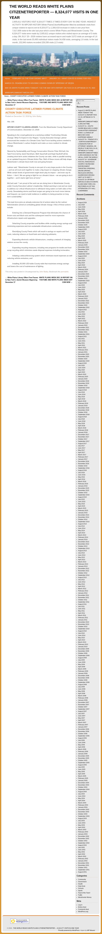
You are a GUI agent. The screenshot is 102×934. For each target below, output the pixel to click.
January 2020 (82, 379)
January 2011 (82, 620)
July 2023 (81, 285)
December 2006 (83, 729)
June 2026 (81, 207)
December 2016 (83, 461)
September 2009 (83, 655)
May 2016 (81, 477)
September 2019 (83, 388)
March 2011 (82, 615)
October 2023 (82, 278)
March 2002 (82, 856)
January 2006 (82, 754)
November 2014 (83, 517)
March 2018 (82, 428)
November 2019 (83, 383)
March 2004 (82, 803)
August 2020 (82, 363)
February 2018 (83, 430)
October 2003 (82, 814)
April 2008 (81, 693)
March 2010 (82, 642)
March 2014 (82, 535)
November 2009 (83, 651)
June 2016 (81, 475)
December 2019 (83, 381)
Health (80, 884)
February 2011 (83, 617)
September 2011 (83, 602)
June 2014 (81, 528)
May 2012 (81, 584)
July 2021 (81, 339)
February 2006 (83, 751)
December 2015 (83, 488)
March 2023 (82, 294)
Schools (81, 888)
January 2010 (82, 647)
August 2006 (82, 738)
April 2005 (81, 774)
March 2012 (82, 588)
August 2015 (82, 497)
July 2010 (81, 633)
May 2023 (81, 289)
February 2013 (83, 564)
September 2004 (83, 789)
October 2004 (82, 787)
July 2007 (81, 713)
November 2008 (83, 678)
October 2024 (82, 252)
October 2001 (82, 867)
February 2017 (83, 457)
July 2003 (81, 821)
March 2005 (82, 776)
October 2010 (82, 626)
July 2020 (81, 365)
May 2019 (81, 397)
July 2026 (81, 205)
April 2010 (81, 640)
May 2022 (81, 316)
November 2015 (83, 490)
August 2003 (82, 818)
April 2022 (81, 318)
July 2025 (81, 231)
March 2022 (82, 321)
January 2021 (82, 352)
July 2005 (81, 767)
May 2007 (81, 718)
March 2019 (82, 401)
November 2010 (83, 624)
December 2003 (83, 809)
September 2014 (83, 522)
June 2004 (81, 796)
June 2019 (81, 394)
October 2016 (82, 466)
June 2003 (81, 823)
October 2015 (82, 493)
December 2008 (83, 676)
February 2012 (83, 591)
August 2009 (82, 658)
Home (7, 78)
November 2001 (83, 865)
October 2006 (82, 734)
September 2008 (83, 682)
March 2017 (82, 455)
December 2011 (83, 595)
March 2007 (82, 722)
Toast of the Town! (84, 893)
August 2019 (82, 390)
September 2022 (83, 307)
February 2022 (83, 323)
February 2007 (83, 725)
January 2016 (82, 486)
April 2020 (81, 372)
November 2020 (83, 356)
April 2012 (81, 586)
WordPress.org (83, 911)
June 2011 (81, 609)
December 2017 (83, 435)
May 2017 (81, 450)
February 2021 (83, 350)
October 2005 (82, 760)
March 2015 (82, 508)
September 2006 (83, 736)
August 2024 (82, 256)
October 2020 (82, 359)
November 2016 (83, 464)
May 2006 (81, 745)
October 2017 (82, 439)
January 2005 (82, 780)
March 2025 (82, 240)
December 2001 (83, 863)
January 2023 (82, 298)
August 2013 (82, 551)
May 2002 (81, 852)
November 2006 (83, 731)
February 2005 (83, 778)
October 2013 (82, 546)
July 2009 (81, 660)
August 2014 (82, 524)
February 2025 (83, 243)
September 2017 (83, 441)
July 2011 (81, 606)
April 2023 (81, 292)
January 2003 (82, 834)
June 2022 (81, 314)
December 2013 (83, 542)
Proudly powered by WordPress (69, 930)
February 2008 (83, 698)
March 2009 (82, 669)
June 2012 (81, 582)
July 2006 (81, 740)
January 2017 (82, 459)
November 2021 (83, 330)
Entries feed (82, 907)
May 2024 (81, 263)
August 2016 (82, 470)
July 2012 (81, 580)
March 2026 (82, 214)
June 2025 (81, 234)
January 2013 (82, 566)
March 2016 (82, 481)
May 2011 (81, 611)
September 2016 (83, 468)
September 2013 (83, 548)
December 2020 (83, 354)
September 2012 (83, 575)
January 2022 (82, 325)
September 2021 (83, 334)
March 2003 (82, 829)
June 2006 (81, 742)
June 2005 (81, 769)
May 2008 (81, 691)
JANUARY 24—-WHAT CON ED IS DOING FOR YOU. (70, 78)
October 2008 (82, 680)
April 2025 (81, 238)
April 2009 (81, 667)
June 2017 (81, 448)
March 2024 (82, 267)
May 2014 (81, 530)
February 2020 (83, 376)
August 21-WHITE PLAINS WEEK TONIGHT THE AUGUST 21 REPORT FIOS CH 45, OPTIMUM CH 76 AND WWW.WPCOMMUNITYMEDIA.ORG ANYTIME (88, 117)
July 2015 (81, 499)
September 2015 (83, 495)
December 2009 (83, 649)
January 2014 (82, 539)
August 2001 (82, 872)
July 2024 (81, 258)
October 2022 (82, 305)
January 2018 (82, 432)
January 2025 (82, 245)
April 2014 (81, 533)
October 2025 (82, 225)
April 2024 (81, 265)
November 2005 (83, 758)
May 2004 (81, 798)
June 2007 (81, 716)
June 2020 (81, 368)
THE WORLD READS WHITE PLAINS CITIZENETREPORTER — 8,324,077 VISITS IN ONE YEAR (53, 12)
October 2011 (82, 600)
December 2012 (83, 568)
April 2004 (81, 800)
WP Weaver (91, 930)
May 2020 (81, 370)
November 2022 (83, 303)
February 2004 (83, 805)
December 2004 (83, 783)
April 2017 (81, 452)
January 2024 (82, 272)
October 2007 (82, 707)
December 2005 (83, 756)
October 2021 (82, 332)
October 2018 (82, 412)
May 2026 (81, 209)
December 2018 (83, 408)
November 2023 (83, 276)
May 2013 (81, 557)
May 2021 (81, 343)
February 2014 (83, 537)
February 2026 (83, 216)
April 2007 (81, 720)
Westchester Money (84, 897)
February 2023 (83, 296)
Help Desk (81, 886)
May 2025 (81, 236)
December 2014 (83, 515)
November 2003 (83, 812)
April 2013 (81, 559)
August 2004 (82, 792)
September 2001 (83, 870)
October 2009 (82, 653)
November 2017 (83, 437)
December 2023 (83, 274)
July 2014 (81, 526)
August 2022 (82, 310)
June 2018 (81, 421)
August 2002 (82, 845)
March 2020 (82, 374)
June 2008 (81, 689)
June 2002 (81, 850)
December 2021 (83, 327)
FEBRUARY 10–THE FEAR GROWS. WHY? (29, 78)
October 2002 (82, 841)
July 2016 (81, 472)
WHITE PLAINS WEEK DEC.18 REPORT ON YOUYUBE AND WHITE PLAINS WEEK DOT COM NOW (55, 102)
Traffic (80, 895)
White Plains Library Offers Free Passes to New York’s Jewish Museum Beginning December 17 (21, 102)
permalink (64, 272)
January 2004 (82, 807)
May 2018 (81, 423)
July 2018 (81, 419)
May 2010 (81, 638)
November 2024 (83, 249)
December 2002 (83, 836)
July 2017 (81, 446)
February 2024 (83, 269)
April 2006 (81, 747)
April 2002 (81, 854)
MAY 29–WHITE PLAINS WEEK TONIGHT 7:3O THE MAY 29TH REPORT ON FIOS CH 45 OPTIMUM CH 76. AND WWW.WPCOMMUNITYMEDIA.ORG (50, 90)
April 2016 (81, 479)
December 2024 (83, 247)
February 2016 (83, 484)
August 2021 (82, 336)
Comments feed (83, 909)
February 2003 (83, 832)
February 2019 (83, 403)
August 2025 (82, 229)
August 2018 (82, 417)
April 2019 (81, 399)
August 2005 (82, 765)
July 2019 (81, 392)
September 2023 (83, 281)
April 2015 (81, 506)
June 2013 (81, 555)
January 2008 (82, 700)
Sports (80, 890)
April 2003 (81, 827)
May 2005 (81, 771)
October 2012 (82, 573)
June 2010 (81, 635)
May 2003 (81, 825)
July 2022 (81, 312)
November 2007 (83, 705)
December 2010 (83, 622)
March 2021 (82, 347)
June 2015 (81, 501)
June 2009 (81, 662)
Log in (80, 905)
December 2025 (83, 220)
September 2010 (83, 629)
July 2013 (81, 553)
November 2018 (83, 410)
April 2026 (81, 211)
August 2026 (82, 202)
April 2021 (81, 345)
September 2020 (83, 361)
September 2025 (83, 227)
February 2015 (83, 510)
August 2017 (82, 443)
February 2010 (83, 644)
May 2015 (81, 504)
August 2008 (82, 684)
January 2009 (82, 673)
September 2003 (83, 816)
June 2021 (81, 341)
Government (82, 882)
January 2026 (82, 218)
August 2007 (82, 711)
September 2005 (83, 763)
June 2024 (81, 260)
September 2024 (83, 254)
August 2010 (82, 631)
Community (82, 879)
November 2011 (83, 597)
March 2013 (82, 562)
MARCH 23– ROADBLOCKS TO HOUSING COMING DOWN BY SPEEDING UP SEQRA (39, 83)
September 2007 (83, 709)
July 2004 (81, 794)
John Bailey (36, 116)
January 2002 (82, 861)
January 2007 (82, 727)
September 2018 (83, 414)
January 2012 (82, 593)
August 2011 (82, 604)
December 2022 (83, 301)
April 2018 (81, 426)
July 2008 (81, 687)
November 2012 (83, 571)
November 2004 (83, 785)
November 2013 (83, 544)
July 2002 (81, 847)
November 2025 (83, 223)
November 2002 (83, 838)
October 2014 (82, 519)
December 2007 (83, 702)
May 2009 (81, 664)
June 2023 (81, 287)
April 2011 (81, 613)
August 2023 (82, 283)
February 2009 (83, 671)
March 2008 (82, 696)
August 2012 (82, 577)
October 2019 (82, 385)
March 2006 (82, 749)
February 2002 (83, 858)
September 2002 (83, 843)
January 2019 (82, 406)
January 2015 (82, 513)
